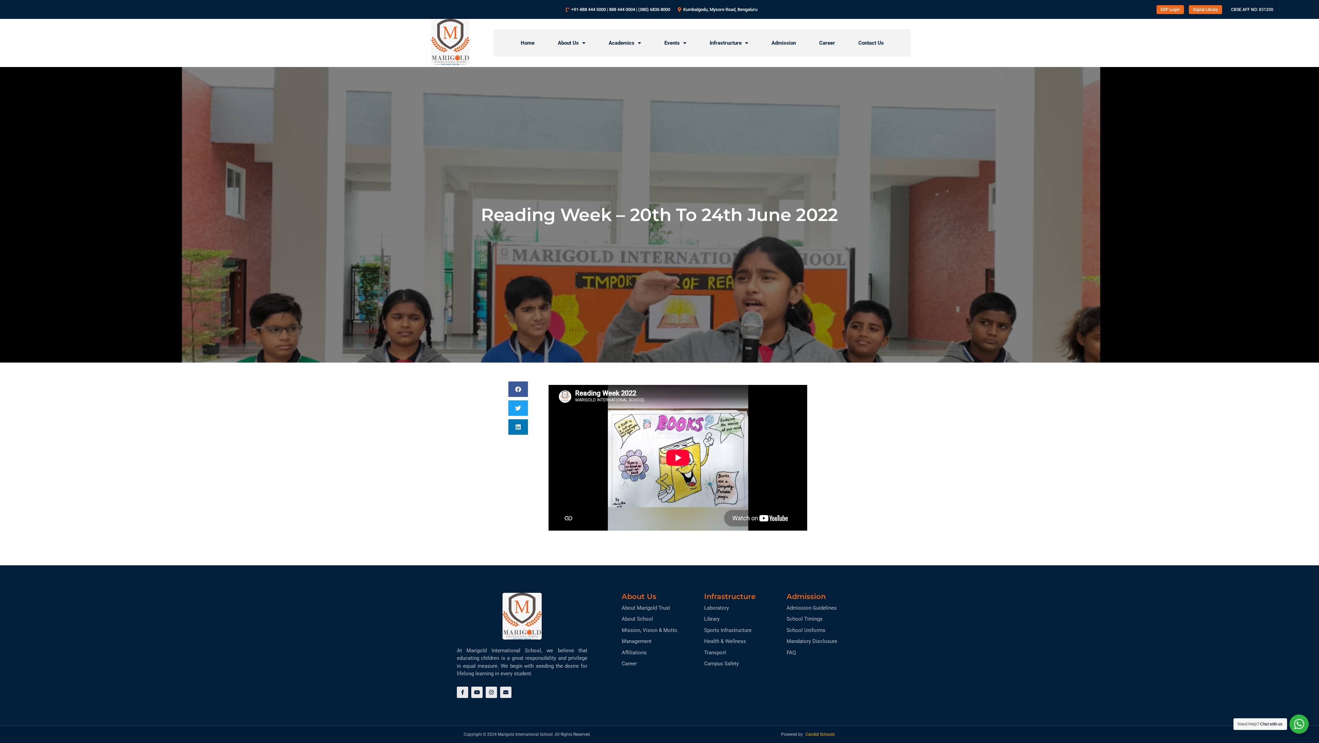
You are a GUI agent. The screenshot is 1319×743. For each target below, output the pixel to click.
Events (672, 43)
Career (827, 43)
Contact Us (871, 43)
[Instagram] (491, 692)
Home (527, 43)
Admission (783, 43)
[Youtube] (477, 692)
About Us (568, 43)
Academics (621, 43)
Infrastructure (726, 43)
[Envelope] (505, 692)
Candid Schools (820, 734)
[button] (518, 389)
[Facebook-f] (462, 692)
